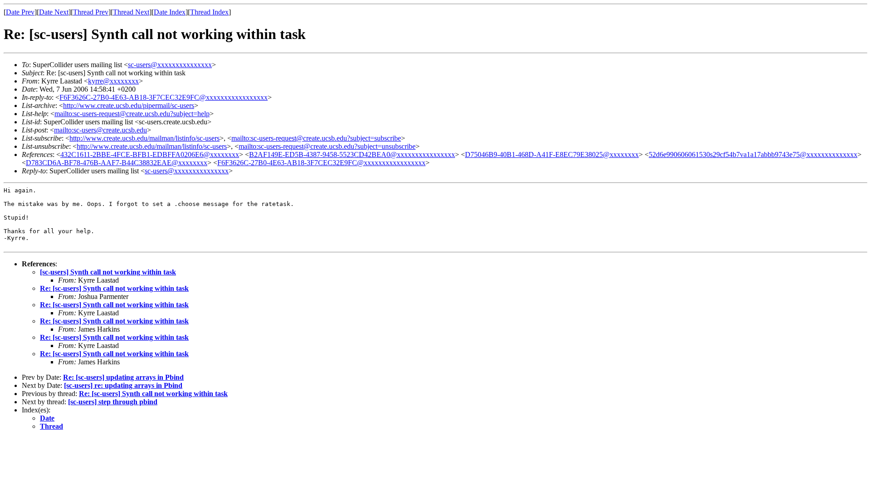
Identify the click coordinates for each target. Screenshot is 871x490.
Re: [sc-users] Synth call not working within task (114, 288)
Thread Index (209, 12)
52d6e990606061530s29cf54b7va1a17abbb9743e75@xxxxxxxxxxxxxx (753, 154)
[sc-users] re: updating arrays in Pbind (123, 385)
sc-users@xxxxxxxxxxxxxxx (170, 65)
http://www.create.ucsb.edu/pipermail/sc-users (128, 105)
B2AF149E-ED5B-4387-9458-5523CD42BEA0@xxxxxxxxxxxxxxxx (352, 154)
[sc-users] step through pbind (112, 402)
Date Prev (20, 12)
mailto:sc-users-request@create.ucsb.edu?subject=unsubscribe (327, 146)
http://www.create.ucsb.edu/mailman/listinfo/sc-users (144, 138)
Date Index (170, 12)
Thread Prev (90, 12)
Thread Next (131, 12)
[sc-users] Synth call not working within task (108, 272)
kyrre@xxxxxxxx (113, 81)
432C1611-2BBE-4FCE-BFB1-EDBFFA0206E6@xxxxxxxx (149, 154)
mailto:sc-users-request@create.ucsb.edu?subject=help (132, 114)
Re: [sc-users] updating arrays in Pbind (123, 377)
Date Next (54, 12)
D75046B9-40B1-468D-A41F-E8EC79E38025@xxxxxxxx (552, 154)
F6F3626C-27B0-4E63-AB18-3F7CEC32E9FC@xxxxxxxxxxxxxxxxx (163, 97)
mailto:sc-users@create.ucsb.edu (100, 130)
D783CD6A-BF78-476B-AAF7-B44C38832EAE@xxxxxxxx (116, 163)
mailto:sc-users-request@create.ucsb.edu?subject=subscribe (316, 138)
